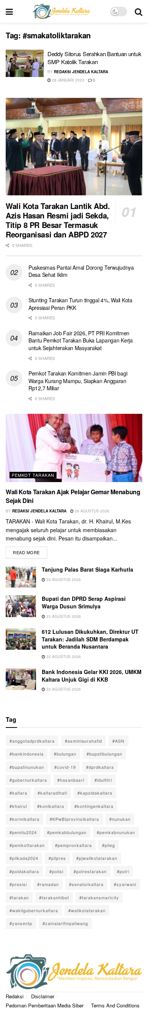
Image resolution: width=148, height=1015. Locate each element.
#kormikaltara (24, 819)
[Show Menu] (9, 11)
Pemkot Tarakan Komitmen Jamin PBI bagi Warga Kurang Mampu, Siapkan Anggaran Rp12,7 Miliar (77, 380)
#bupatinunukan (26, 767)
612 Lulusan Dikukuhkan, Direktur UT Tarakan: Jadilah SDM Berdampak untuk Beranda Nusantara (90, 639)
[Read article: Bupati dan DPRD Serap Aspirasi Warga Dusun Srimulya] (21, 606)
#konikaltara (50, 806)
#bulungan (65, 754)
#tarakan (19, 897)
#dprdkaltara (100, 767)
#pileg (108, 845)
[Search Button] (138, 11)
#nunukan (120, 819)
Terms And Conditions (115, 1005)
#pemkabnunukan (116, 832)
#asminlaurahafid (83, 741)
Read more (30, 551)
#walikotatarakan (86, 910)
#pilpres (57, 858)
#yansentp (20, 923)
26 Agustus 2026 (91, 511)
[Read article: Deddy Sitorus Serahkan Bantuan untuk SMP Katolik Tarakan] (25, 63)
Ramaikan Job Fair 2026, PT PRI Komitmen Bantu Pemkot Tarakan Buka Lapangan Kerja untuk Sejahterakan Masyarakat (80, 340)
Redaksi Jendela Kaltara (81, 71)
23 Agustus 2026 (63, 579)
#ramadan (48, 884)
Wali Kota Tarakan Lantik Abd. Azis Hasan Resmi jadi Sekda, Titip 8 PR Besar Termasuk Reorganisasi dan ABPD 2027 (58, 220)
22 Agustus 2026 (63, 656)
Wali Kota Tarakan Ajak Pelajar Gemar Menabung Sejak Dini (73, 495)
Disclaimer (42, 996)
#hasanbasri (70, 780)
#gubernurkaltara (28, 780)
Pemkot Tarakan (33, 475)
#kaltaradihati (52, 793)
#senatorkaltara (86, 884)
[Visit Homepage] (61, 11)
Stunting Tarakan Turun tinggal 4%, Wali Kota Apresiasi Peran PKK (80, 303)
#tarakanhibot (54, 897)
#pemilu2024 (23, 832)
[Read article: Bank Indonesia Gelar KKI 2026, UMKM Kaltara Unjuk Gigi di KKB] (21, 679)
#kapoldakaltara (94, 793)
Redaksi (15, 996)
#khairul (18, 806)
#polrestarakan (90, 871)
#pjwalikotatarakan (96, 858)
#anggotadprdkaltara (32, 741)
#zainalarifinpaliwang (65, 923)
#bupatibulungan (104, 754)
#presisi (18, 884)
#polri (123, 871)
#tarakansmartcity (99, 897)
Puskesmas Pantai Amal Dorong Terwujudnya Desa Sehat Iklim (81, 271)
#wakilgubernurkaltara (33, 910)
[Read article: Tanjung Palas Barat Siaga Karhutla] (21, 577)
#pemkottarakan (27, 845)
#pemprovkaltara (73, 845)
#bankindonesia (26, 754)
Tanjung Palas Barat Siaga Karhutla (87, 569)
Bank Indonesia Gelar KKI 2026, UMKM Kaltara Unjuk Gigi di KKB (92, 675)
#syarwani (125, 884)
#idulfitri (103, 780)
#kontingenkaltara (93, 806)
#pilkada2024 (23, 858)
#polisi (56, 871)
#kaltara (18, 793)
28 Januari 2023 (67, 80)
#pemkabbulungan (67, 832)
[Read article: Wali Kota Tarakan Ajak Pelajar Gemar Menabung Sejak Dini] (74, 448)
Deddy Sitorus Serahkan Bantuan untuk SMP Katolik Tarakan (94, 58)
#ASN (118, 741)
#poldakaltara (24, 871)
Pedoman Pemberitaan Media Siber (44, 1005)
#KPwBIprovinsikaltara (74, 819)
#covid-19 (65, 767)
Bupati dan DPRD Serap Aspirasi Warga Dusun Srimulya (84, 602)
